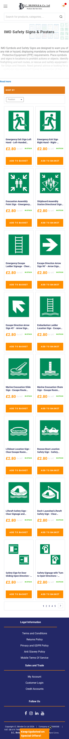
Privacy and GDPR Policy (34, 645)
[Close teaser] (50, 727)
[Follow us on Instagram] (31, 713)
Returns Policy (34, 639)
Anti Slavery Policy (34, 651)
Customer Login (34, 682)
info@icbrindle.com (34, 76)
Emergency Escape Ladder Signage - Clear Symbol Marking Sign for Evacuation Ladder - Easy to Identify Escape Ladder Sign (19, 265)
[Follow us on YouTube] (42, 713)
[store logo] (34, 6)
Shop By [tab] (10, 90)
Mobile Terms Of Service (34, 657)
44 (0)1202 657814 (44, 72)
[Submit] (61, 17)
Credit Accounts (34, 688)
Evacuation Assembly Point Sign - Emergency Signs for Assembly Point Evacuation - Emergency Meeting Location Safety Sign (18, 203)
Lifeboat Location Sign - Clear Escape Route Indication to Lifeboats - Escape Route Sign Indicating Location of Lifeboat (18, 451)
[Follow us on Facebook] (26, 713)
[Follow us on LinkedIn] (37, 713)
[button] (34, 733)
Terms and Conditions (34, 633)
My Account (34, 676)
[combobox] (34, 17)
